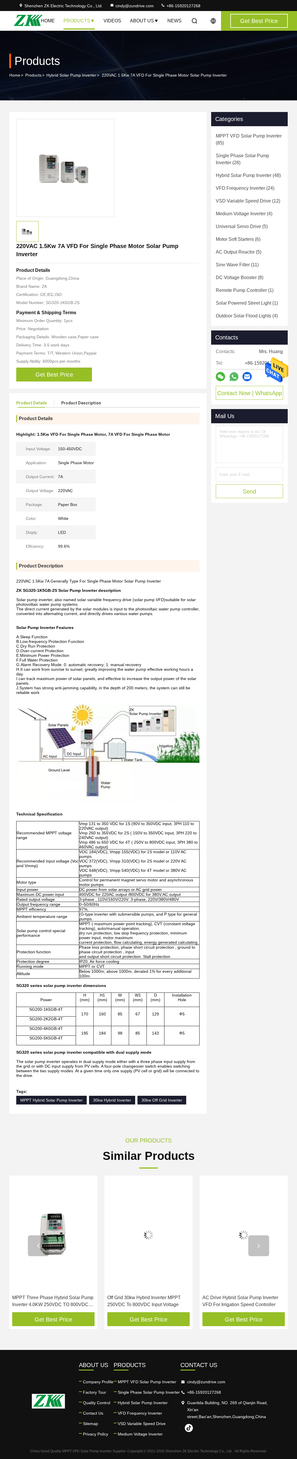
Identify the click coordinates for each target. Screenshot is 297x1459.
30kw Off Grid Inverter (162, 1100)
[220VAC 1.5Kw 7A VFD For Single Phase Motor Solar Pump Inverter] (65, 168)
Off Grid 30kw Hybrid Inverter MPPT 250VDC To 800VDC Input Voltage (144, 1301)
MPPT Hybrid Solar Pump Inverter (51, 1100)
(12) (248, 200)
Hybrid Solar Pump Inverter (71, 75)
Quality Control (96, 1402)
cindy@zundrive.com (134, 5)
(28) (242, 159)
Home (48, 20)
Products (77, 20)
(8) (239, 277)
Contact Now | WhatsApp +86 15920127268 (249, 395)
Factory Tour (94, 1392)
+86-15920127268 (182, 5)
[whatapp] (234, 377)
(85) (249, 139)
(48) (248, 175)
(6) (238, 239)
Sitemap (90, 1423)
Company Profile (98, 1382)
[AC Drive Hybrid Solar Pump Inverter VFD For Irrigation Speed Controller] (243, 1235)
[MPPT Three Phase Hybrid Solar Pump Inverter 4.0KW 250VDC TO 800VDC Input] (53, 1235)
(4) (244, 213)
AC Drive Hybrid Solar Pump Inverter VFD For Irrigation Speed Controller (240, 1301)
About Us (142, 20)
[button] (38, 1245)
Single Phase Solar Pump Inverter (149, 1392)
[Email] (247, 376)
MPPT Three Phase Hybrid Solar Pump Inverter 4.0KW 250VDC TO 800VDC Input (52, 1301)
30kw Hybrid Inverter (112, 1100)
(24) (245, 188)
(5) (242, 226)
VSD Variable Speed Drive (142, 1423)
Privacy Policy (95, 1434)
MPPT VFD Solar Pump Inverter (147, 1382)
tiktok (188, 1428)
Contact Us (93, 1413)
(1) (245, 290)
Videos (112, 20)
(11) (237, 264)
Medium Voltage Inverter (140, 1434)
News (174, 20)
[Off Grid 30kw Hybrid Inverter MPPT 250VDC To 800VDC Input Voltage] (148, 1235)
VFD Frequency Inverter (140, 1413)
